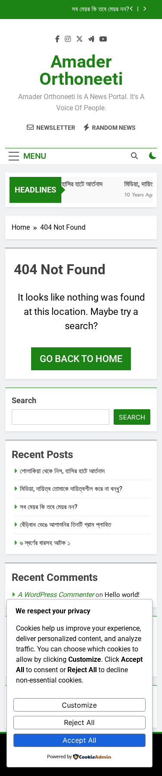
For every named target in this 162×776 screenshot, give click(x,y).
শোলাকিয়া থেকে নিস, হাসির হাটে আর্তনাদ (62, 471)
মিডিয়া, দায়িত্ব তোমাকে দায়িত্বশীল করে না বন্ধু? (71, 489)
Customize (79, 705)
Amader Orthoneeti (81, 70)
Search (24, 400)
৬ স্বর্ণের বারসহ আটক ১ (45, 543)
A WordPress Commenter (56, 594)
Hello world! (122, 595)
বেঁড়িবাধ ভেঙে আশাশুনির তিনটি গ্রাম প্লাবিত (65, 525)
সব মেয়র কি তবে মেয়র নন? (100, 9)
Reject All (79, 722)
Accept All (79, 740)
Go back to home (81, 358)
